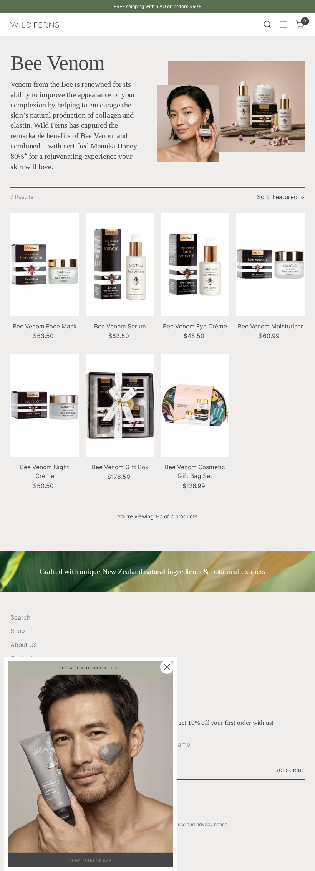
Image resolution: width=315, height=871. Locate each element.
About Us (23, 644)
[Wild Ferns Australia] (35, 24)
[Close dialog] (167, 667)
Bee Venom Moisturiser (270, 326)
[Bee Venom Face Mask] (44, 264)
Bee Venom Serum (120, 326)
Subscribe (290, 770)
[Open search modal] (267, 25)
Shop (17, 631)
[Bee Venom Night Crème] (44, 405)
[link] (90, 764)
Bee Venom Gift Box (120, 467)
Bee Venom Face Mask (44, 326)
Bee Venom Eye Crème (195, 326)
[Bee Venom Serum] (120, 264)
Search (20, 617)
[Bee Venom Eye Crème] (195, 264)
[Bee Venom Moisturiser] (270, 264)
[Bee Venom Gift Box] (120, 405)
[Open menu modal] (284, 25)
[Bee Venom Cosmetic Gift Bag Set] (195, 405)
